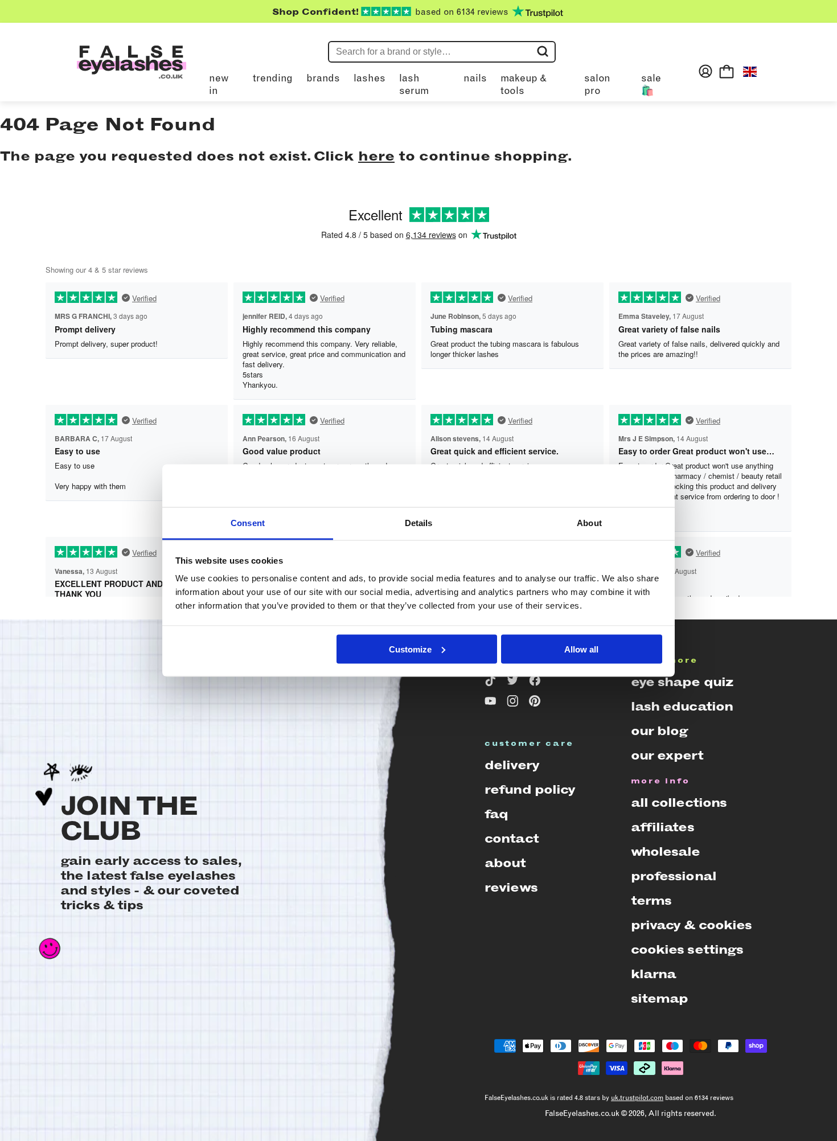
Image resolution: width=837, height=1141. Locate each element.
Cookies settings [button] (687, 949)
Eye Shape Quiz (682, 681)
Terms (651, 900)
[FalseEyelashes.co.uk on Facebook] (536, 683)
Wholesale (665, 851)
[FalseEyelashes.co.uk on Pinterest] (536, 703)
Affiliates (662, 827)
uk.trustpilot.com (637, 1098)
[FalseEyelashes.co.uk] (131, 71)
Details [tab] (419, 523)
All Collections (679, 802)
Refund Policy (530, 789)
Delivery (512, 765)
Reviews (511, 887)
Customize (410, 649)
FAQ (496, 814)
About (505, 863)
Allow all (581, 649)
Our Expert (667, 755)
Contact (512, 838)
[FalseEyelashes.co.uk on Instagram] (514, 703)
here (376, 155)
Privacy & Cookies (691, 925)
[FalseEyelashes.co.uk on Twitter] (514, 683)
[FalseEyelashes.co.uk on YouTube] (492, 703)
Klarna (653, 974)
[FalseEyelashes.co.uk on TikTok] (492, 683)
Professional (673, 876)
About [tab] (589, 523)
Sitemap (659, 998)
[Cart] (726, 71)
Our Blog (659, 730)
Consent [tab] (248, 523)
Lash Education (682, 706)
